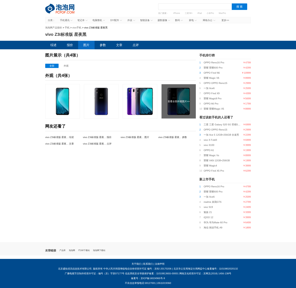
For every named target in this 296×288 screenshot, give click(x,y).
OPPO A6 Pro (211, 103)
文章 (119, 45)
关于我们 (136, 263)
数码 (177, 20)
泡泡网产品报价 (63, 11)
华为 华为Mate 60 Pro (215, 222)
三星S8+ (189, 13)
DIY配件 (114, 20)
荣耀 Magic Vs (211, 155)
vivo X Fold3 (210, 140)
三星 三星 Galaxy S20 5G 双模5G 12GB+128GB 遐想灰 (233, 124)
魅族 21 (208, 212)
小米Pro (210, 13)
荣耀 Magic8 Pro (212, 98)
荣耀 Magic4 (210, 165)
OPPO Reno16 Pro (214, 62)
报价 (70, 45)
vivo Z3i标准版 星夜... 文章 (59, 143)
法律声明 (159, 263)
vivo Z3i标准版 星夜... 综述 (59, 137)
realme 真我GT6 (212, 202)
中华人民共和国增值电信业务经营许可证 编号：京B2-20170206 (137, 268)
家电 (191, 20)
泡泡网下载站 (99, 250)
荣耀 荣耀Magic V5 (214, 108)
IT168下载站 (84, 250)
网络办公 (207, 20)
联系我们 (148, 263)
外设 (129, 20)
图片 (86, 45)
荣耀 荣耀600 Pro (213, 67)
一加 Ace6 (209, 88)
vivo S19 (208, 207)
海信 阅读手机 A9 (213, 227)
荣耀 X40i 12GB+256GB (217, 160)
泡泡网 (72, 250)
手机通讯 (65, 20)
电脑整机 (97, 20)
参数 (103, 45)
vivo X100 (209, 145)
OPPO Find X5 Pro (214, 170)
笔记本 (81, 20)
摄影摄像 (162, 20)
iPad (200, 13)
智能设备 (145, 20)
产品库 (62, 250)
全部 (52, 65)
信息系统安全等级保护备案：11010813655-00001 (152, 273)
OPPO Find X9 (212, 93)
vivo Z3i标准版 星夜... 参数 (172, 137)
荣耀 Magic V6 (211, 78)
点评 (136, 45)
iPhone (176, 13)
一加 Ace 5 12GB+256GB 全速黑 (221, 134)
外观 (66, 65)
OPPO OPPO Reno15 (215, 83)
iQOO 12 (208, 217)
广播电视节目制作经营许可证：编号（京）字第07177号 (94, 273)
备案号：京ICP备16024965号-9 (148, 278)
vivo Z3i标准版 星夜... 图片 (135, 137)
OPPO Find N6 (212, 72)
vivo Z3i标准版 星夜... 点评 (97, 143)
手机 (67, 27)
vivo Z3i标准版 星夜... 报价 (97, 137)
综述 (53, 45)
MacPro (222, 13)
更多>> (225, 20)
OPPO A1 (209, 150)
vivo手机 (76, 27)
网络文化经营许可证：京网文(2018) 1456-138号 (205, 273)
